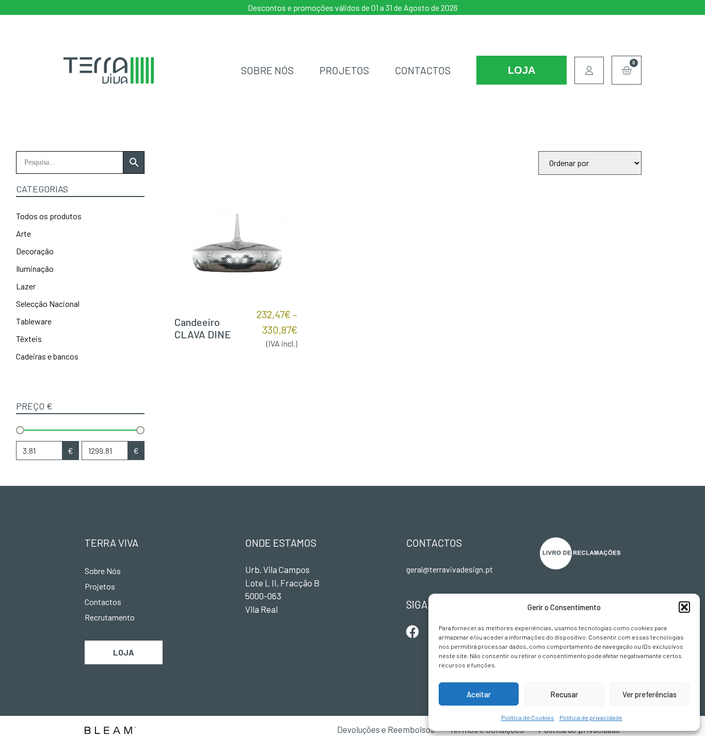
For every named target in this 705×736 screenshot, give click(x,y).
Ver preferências (649, 694)
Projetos (344, 70)
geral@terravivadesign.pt (449, 569)
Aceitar (479, 694)
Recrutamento (110, 617)
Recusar (564, 694)
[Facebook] (412, 631)
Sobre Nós (267, 70)
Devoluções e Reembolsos (386, 729)
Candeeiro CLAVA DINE (202, 328)
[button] (684, 607)
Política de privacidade (590, 717)
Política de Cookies (527, 717)
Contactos (423, 70)
